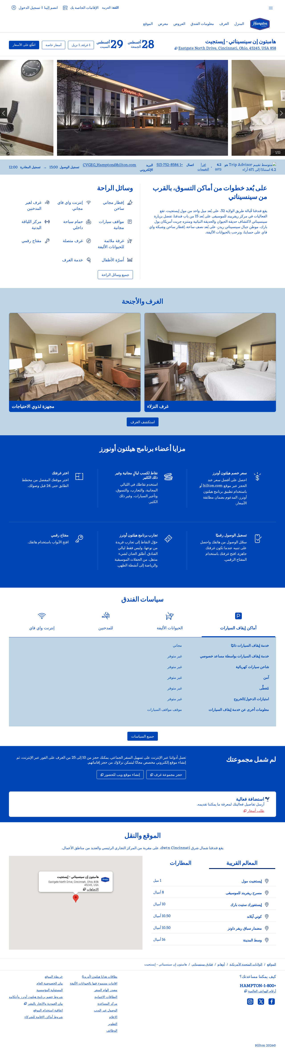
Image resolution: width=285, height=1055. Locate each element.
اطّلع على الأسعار (22, 45)
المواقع (271, 964)
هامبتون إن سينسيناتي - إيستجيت (165, 964)
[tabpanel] (142, 681)
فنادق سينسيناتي (202, 964)
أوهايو (221, 964)
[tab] (238, 623)
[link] (170, 164)
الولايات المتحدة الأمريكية (246, 964)
